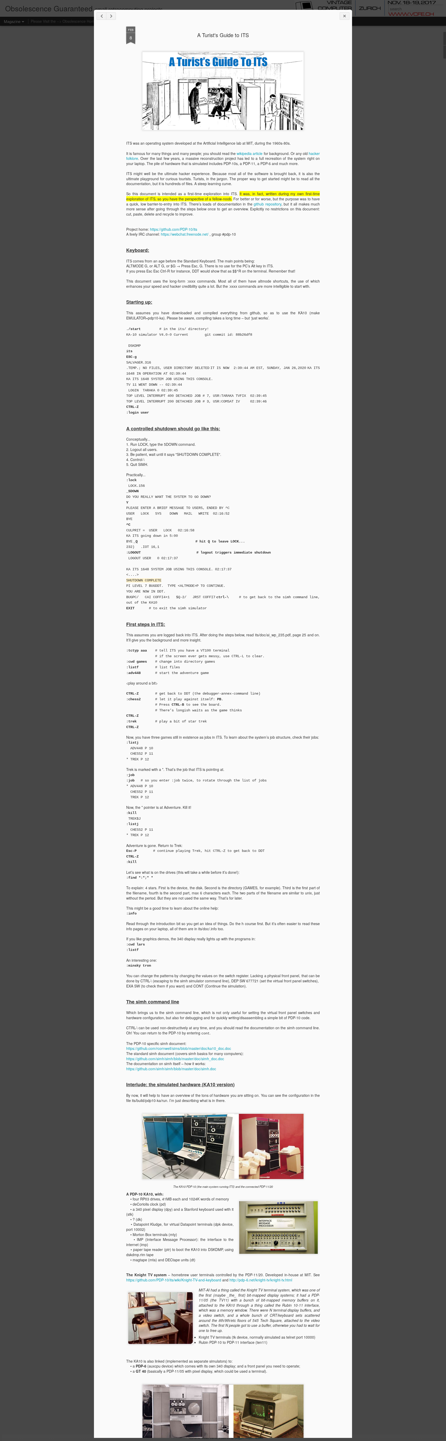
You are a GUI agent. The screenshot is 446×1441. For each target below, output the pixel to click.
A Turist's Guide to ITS (223, 35)
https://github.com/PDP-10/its (173, 229)
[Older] (111, 16)
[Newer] (101, 16)
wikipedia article (249, 153)
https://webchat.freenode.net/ (185, 234)
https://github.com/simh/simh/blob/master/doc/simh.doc (171, 1068)
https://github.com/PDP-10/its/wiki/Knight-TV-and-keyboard (173, 1279)
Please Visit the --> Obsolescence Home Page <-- (71, 21)
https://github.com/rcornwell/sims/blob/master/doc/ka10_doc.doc (178, 1048)
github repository (267, 204)
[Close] (344, 16)
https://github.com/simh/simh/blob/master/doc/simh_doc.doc (175, 1058)
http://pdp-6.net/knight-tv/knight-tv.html (260, 1279)
